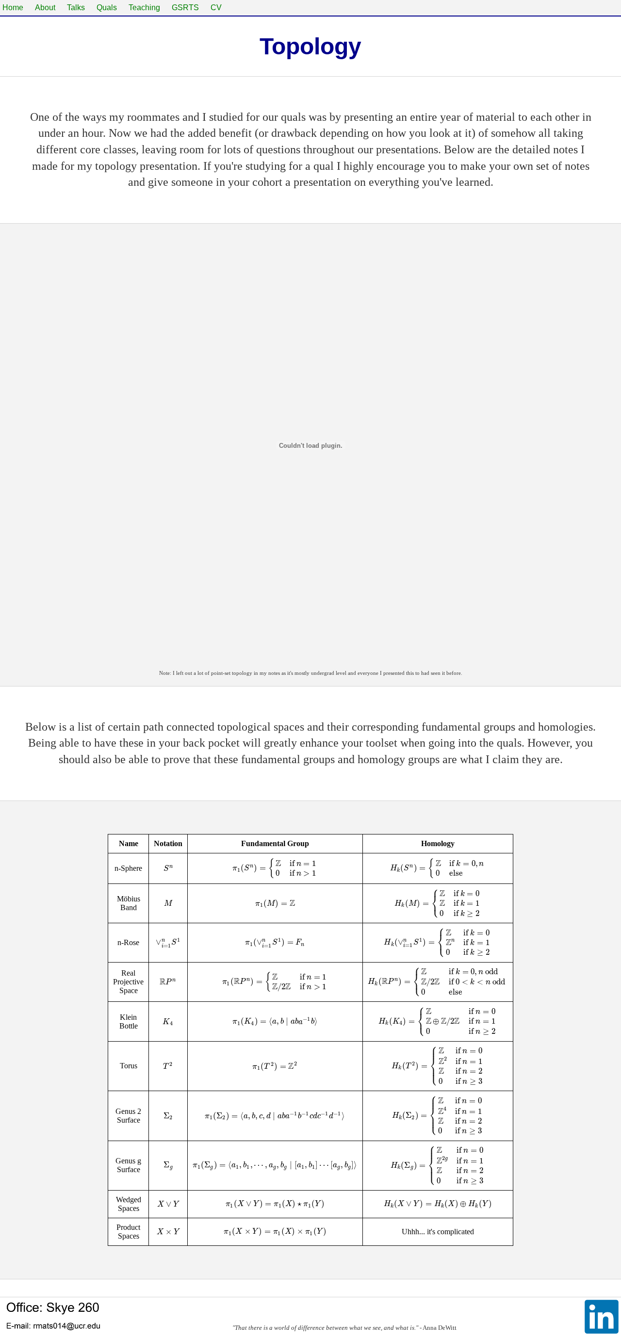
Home (12, 7)
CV (216, 7)
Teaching (144, 7)
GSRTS (185, 7)
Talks (76, 7)
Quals (107, 7)
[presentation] (168, 868)
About (45, 7)
